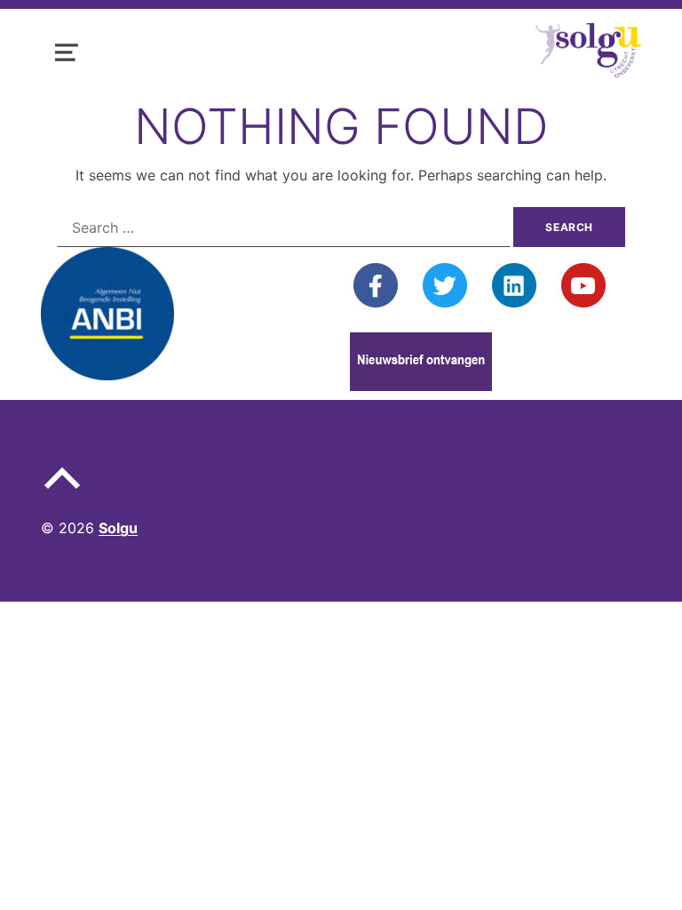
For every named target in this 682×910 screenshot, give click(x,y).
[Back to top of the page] (62, 492)
